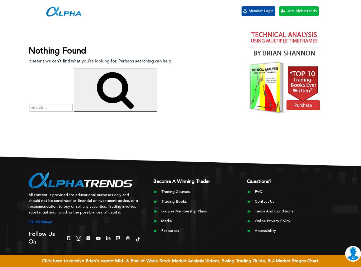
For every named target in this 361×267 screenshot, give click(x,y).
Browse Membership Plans (184, 211)
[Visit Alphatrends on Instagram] (78, 238)
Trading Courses (175, 192)
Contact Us (264, 201)
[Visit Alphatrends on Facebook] (68, 238)
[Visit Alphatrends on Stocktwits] (118, 238)
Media (166, 221)
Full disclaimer (40, 222)
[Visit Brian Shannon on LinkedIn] (108, 238)
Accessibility (265, 231)
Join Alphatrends (301, 11)
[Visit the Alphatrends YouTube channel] (98, 238)
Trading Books (174, 201)
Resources (170, 231)
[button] (38, 10)
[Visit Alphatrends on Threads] (128, 238)
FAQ (258, 192)
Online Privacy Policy (272, 221)
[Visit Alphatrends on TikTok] (138, 239)
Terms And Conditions (274, 211)
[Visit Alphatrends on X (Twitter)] (88, 238)
